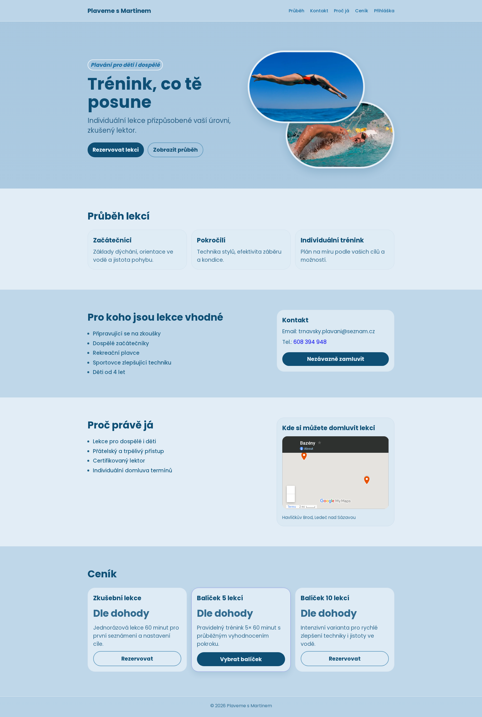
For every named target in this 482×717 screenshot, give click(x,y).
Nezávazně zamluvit (335, 359)
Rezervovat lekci (116, 150)
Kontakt (319, 11)
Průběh (296, 11)
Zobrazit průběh (175, 150)
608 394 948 (310, 342)
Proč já (341, 11)
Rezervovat (137, 659)
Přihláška (384, 11)
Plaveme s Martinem (119, 10)
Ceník (361, 11)
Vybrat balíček (241, 659)
